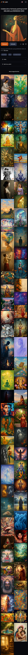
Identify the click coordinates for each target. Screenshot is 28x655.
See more (6, 50)
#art (10, 54)
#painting (4, 54)
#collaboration (17, 54)
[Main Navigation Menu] (25, 2)
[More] (20, 44)
